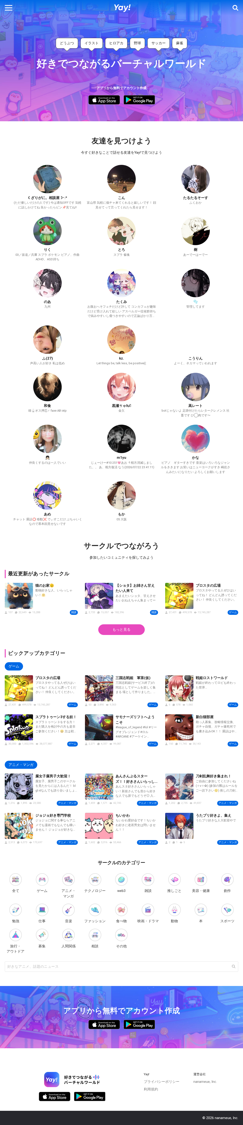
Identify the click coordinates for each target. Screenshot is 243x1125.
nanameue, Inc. (205, 1082)
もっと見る (121, 629)
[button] (8, 8)
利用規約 (151, 1089)
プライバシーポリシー (161, 1082)
